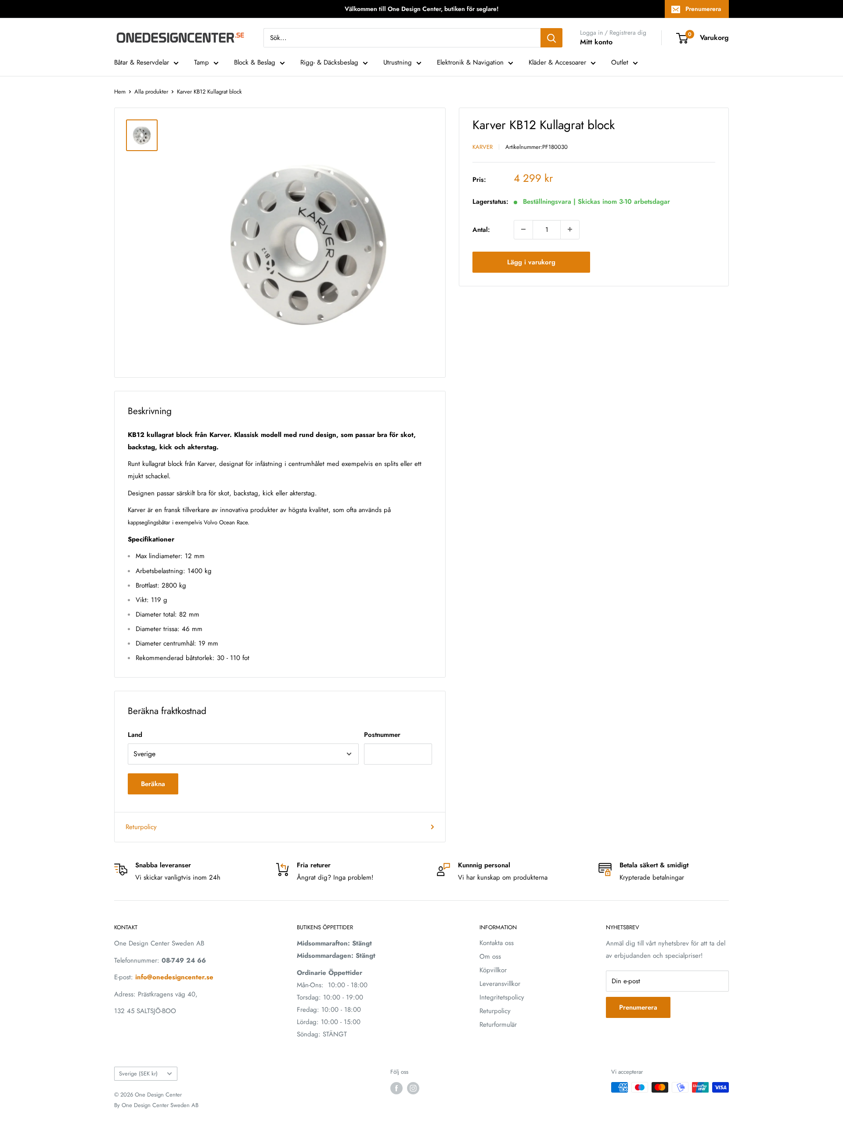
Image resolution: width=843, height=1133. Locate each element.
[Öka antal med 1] (570, 229)
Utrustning (397, 62)
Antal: (481, 229)
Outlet (619, 62)
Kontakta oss (496, 943)
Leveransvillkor (499, 984)
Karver (482, 146)
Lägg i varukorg (531, 262)
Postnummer (382, 735)
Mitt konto (596, 42)
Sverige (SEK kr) (138, 1073)
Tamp (201, 62)
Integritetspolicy (501, 997)
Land (135, 735)
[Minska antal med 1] (523, 229)
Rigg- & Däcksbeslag (329, 62)
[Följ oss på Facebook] (396, 1088)
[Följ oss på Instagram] (413, 1088)
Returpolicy (141, 827)
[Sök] (551, 37)
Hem (120, 91)
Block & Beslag (254, 62)
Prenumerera (703, 8)
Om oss (490, 956)
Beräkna (153, 784)
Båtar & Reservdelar (141, 62)
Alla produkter (151, 91)
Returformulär (498, 1024)
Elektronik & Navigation (470, 62)
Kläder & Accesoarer (557, 62)
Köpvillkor (493, 970)
